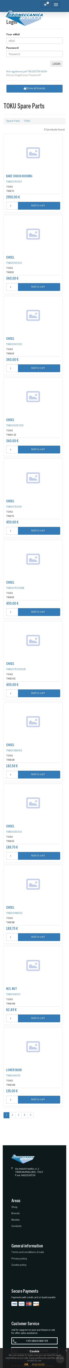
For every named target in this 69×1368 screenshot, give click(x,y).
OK (26, 1365)
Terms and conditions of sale (27, 1252)
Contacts (16, 1226)
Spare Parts (13, 121)
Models (15, 1220)
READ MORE (38, 1365)
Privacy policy (19, 1259)
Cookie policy (18, 1265)
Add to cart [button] (38, 205)
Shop (14, 1207)
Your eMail (13, 34)
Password (12, 48)
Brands (15, 1213)
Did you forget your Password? (23, 75)
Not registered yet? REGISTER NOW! (26, 72)
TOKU (27, 121)
